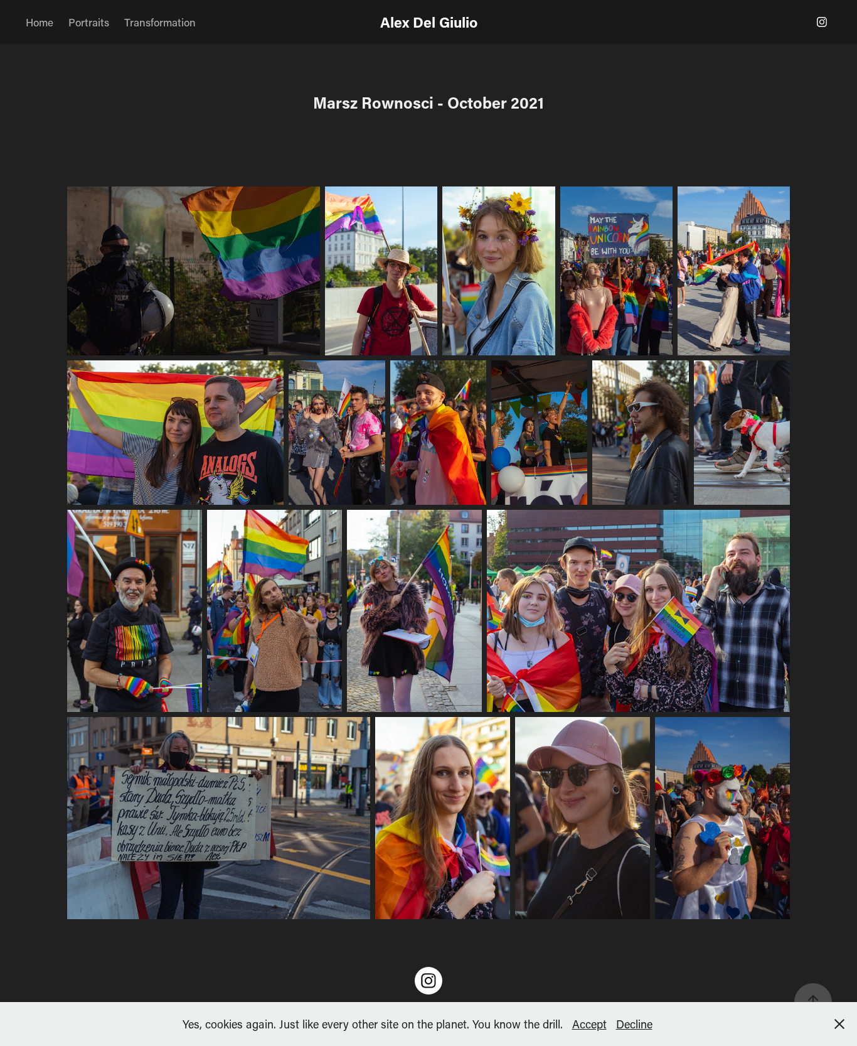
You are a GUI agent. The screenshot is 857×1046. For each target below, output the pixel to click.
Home (39, 22)
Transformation (160, 22)
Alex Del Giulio (428, 22)
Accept (589, 1024)
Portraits (88, 22)
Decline (634, 1024)
